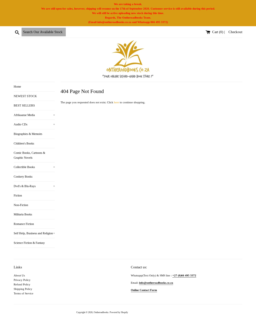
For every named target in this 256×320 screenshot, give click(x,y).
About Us (19, 275)
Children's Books (24, 143)
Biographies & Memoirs (28, 133)
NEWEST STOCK (25, 96)
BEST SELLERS (24, 105)
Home (17, 86)
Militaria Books (23, 214)
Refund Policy (22, 284)
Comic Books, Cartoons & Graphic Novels (29, 155)
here (116, 102)
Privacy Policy (22, 279)
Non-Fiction (21, 205)
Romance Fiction (24, 223)
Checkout (235, 32)
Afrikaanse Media (34, 115)
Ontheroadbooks (101, 312)
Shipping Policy (23, 288)
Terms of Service (23, 293)
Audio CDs (34, 124)
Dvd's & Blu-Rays (34, 186)
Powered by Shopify (119, 312)
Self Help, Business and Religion (34, 233)
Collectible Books (34, 167)
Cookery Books (23, 176)
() (218, 32)
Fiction (18, 195)
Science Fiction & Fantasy (29, 242)
